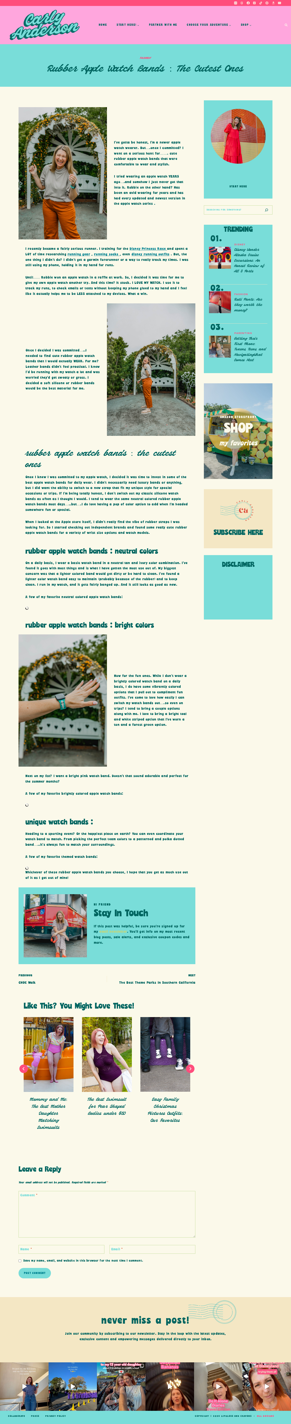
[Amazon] (273, 3)
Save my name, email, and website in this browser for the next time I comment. (83, 1260)
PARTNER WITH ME (163, 25)
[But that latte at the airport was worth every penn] (24, 1386)
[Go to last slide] (23, 1068)
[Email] (279, 3)
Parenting (243, 333)
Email (117, 1249)
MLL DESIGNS (265, 1416)
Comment (28, 1195)
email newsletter (113, 931)
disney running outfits (150, 254)
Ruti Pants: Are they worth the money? (248, 305)
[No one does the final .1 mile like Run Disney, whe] (73, 1386)
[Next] (190, 1068)
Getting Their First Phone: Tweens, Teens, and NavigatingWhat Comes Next (250, 349)
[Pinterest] (254, 3)
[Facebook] (248, 3)
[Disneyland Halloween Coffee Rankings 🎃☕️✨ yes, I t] (266, 1386)
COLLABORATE (16, 1416)
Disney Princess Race (148, 248)
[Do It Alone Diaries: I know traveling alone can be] (218, 1386)
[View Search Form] (286, 25)
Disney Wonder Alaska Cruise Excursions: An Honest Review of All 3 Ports (249, 260)
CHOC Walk (27, 979)
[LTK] (267, 3)
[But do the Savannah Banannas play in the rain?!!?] (170, 1386)
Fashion (145, 58)
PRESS (35, 1416)
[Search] (266, 209)
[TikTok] (261, 3)
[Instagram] (236, 3)
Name (26, 1249)
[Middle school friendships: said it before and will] (121, 1386)
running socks (107, 254)
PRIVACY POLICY (55, 1416)
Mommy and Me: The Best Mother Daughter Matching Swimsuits (48, 1113)
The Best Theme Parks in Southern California (157, 979)
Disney (239, 244)
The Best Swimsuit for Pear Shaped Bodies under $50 (107, 1106)
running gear (79, 254)
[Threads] (242, 3)
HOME (103, 25)
